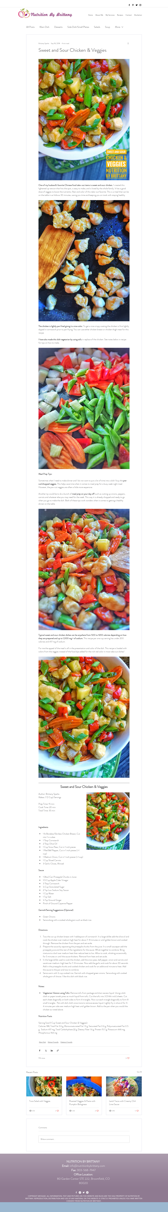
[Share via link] (58, 1050)
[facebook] (129, 5)
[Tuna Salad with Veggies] (44, 1086)
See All (139, 1072)
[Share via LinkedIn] (52, 1050)
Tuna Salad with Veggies (39, 1101)
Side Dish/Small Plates (78, 27)
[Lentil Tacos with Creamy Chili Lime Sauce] (124, 1086)
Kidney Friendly (53, 1042)
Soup (107, 27)
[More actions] (128, 43)
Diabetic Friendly (66, 1042)
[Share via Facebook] (39, 1050)
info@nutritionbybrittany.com (87, 1166)
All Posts (30, 27)
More (117, 27)
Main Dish (44, 27)
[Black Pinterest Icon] (133, 5)
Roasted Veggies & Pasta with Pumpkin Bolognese (82, 1102)
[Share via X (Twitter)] (46, 1050)
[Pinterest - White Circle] (80, 1192)
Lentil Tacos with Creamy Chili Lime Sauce (122, 1102)
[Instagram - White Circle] (87, 1192)
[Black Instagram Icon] (140, 5)
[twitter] (136, 5)
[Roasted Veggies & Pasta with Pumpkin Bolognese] (84, 1086)
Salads (97, 27)
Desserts (58, 27)
